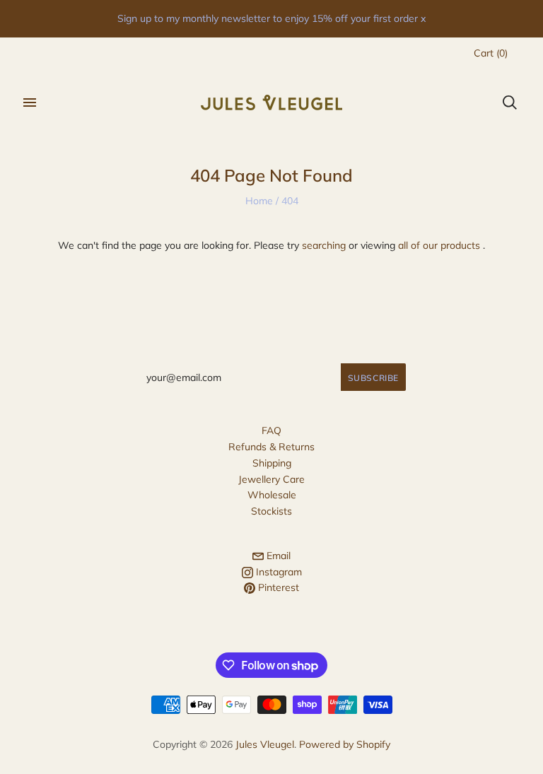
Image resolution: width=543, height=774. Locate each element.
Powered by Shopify (344, 744)
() (491, 53)
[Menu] (29, 102)
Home (259, 200)
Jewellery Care (271, 479)
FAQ (271, 430)
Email (277, 555)
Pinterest (277, 587)
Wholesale (271, 494)
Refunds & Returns (271, 446)
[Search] (510, 102)
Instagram (277, 571)
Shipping (271, 463)
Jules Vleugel (264, 744)
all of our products (439, 245)
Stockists (271, 511)
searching (324, 245)
